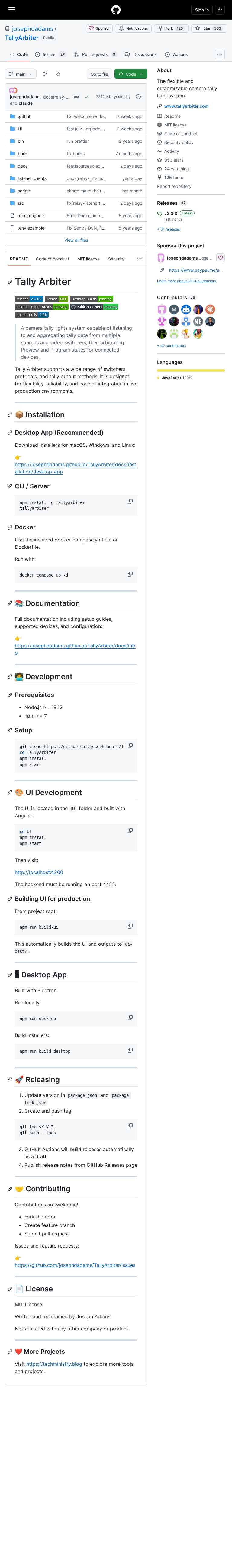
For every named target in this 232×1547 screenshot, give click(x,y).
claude (26, 103)
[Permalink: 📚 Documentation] (10, 603)
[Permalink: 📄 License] (10, 1288)
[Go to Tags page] (58, 74)
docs (22, 165)
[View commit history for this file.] (138, 97)
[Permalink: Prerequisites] (10, 695)
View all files (76, 240)
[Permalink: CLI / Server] (10, 486)
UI (20, 128)
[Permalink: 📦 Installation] (10, 414)
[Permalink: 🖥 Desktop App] (10, 974)
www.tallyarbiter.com (186, 106)
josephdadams (32, 28)
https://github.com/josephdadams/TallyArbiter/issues (75, 1265)
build (22, 153)
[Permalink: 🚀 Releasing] (10, 1079)
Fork (174, 28)
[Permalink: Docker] (10, 527)
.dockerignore (31, 215)
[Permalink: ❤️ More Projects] (10, 1351)
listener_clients (32, 178)
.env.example (31, 228)
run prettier (78, 141)
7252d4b (103, 96)
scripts (24, 190)
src (21, 203)
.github (25, 116)
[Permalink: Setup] (10, 730)
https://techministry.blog (54, 1364)
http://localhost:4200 (39, 872)
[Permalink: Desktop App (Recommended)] (10, 432)
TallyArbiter (22, 37)
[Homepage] (116, 10)
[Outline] (139, 258)
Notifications (137, 28)
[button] (131, 501)
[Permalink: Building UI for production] (10, 899)
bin (21, 141)
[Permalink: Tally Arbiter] (10, 281)
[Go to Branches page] (45, 74)
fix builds (76, 153)
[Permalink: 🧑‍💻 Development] (10, 676)
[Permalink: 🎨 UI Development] (10, 792)
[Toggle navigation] (11, 9)
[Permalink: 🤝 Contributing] (10, 1189)
